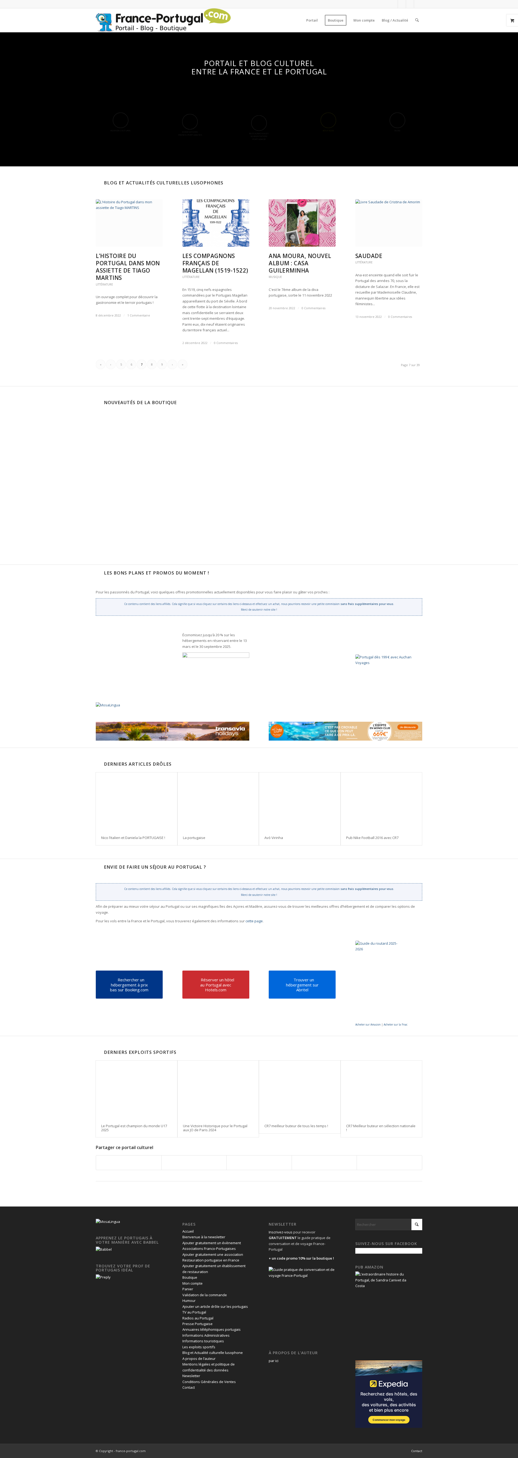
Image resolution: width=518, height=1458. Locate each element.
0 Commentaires (226, 343)
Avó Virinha (273, 837)
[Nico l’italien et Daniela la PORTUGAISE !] (136, 801)
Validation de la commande (204, 1294)
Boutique (189, 1277)
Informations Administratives (206, 1335)
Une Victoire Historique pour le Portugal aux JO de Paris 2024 (215, 1127)
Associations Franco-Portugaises (209, 1248)
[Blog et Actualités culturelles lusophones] (98, 183)
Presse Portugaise (197, 1323)
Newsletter (191, 1375)
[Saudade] (388, 223)
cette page (254, 921)
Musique (275, 277)
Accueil (188, 1231)
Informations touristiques (203, 1341)
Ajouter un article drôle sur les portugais (215, 1306)
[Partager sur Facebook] (128, 1163)
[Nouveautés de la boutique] (98, 402)
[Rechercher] (417, 20)
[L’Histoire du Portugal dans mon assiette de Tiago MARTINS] (129, 223)
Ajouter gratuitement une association (212, 1254)
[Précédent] (104, 451)
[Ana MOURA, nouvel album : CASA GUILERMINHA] (302, 223)
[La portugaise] (218, 801)
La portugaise (194, 837)
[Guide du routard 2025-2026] (379, 981)
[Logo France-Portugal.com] (163, 20)
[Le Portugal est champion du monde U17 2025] (136, 1090)
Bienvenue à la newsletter (203, 1237)
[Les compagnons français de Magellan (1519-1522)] (215, 223)
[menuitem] (312, 20)
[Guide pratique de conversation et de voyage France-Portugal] (362, 491)
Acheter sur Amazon (368, 1024)
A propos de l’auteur (199, 1358)
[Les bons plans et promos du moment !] (98, 573)
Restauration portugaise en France (210, 1260)
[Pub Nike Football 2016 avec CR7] (381, 801)
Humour (189, 1300)
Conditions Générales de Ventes (209, 1381)
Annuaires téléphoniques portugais (211, 1329)
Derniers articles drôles (138, 764)
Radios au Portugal (197, 1318)
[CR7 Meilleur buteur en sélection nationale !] (381, 1090)
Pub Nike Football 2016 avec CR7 (372, 837)
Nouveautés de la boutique (140, 402)
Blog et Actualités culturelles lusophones (163, 183)
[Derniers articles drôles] (98, 764)
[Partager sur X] (194, 1163)
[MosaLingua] (108, 705)
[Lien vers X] (402, 4)
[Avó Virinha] (299, 801)
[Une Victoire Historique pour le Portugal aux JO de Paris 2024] (218, 1090)
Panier (187, 1289)
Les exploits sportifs (198, 1346)
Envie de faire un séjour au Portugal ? (155, 867)
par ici (273, 1360)
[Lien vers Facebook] (394, 4)
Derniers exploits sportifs (140, 1052)
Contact (188, 1387)
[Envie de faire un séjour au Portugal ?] (98, 867)
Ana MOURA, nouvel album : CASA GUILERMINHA (300, 263)
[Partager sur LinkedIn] (324, 1163)
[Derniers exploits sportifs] (98, 1052)
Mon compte (192, 1283)
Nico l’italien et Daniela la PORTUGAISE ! (133, 837)
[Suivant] (276, 451)
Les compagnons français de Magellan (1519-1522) (215, 263)
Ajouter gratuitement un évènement (211, 1242)
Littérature (104, 284)
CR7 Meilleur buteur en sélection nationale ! (380, 1127)
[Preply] (103, 1277)
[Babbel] (104, 1249)
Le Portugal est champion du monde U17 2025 (134, 1127)
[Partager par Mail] (389, 1163)
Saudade (369, 256)
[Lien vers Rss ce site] (418, 4)
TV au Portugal (194, 1312)
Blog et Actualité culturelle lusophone (212, 1352)
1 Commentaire (138, 315)
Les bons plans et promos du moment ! (156, 573)
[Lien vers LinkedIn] (410, 4)
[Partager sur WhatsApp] (259, 1163)
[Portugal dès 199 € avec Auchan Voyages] (387, 681)
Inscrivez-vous (280, 1232)
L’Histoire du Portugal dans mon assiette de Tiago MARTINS (128, 266)
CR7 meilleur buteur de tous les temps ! (296, 1125)
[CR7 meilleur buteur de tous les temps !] (299, 1090)
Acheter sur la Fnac (395, 1024)
